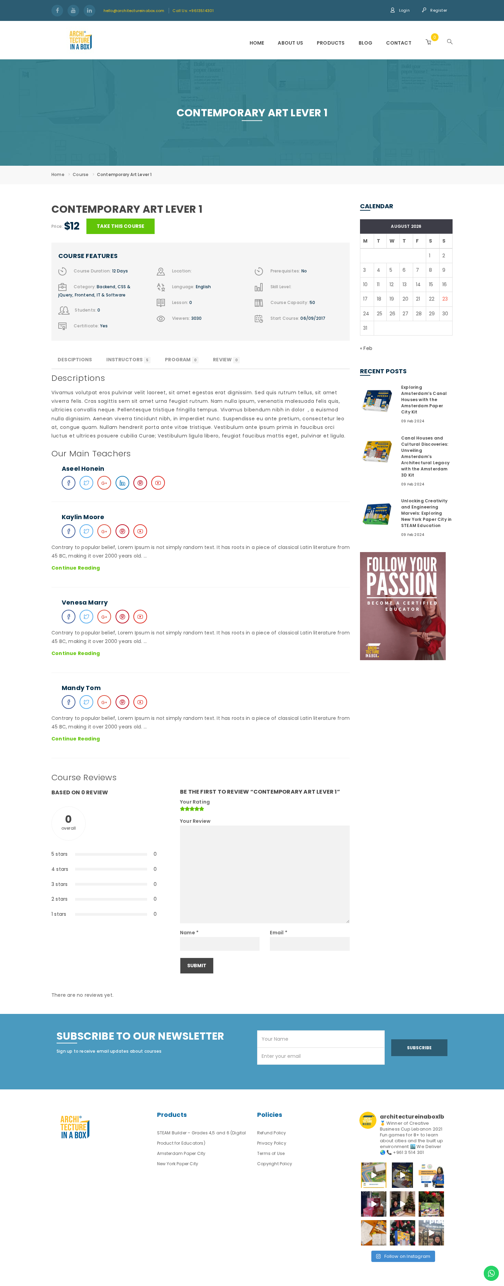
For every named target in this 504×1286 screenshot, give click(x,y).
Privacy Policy (271, 1143)
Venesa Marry (85, 602)
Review (225, 359)
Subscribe (419, 1048)
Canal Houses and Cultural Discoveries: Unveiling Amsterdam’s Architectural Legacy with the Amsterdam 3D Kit (425, 456)
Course (80, 174)
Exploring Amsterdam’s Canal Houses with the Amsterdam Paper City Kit (424, 399)
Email (278, 932)
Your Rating (195, 801)
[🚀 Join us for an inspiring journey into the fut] (431, 1175)
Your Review (195, 821)
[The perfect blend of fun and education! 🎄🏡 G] (431, 1204)
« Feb (366, 348)
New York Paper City (178, 1164)
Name (189, 932)
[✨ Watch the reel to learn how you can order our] (402, 1175)
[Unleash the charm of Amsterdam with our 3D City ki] (373, 1233)
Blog (366, 42)
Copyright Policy (274, 1164)
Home (257, 42)
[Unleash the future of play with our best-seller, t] (402, 1204)
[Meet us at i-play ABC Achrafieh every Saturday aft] (431, 1233)
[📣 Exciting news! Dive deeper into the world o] (373, 1175)
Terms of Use (271, 1153)
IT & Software (111, 295)
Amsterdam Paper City (181, 1153)
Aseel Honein (83, 468)
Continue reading (75, 568)
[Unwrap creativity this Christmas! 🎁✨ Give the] (402, 1233)
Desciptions (75, 359)
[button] (428, 42)
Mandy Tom (81, 687)
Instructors (127, 359)
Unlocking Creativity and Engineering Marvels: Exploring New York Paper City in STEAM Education (426, 513)
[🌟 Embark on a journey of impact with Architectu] (373, 1204)
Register (438, 10)
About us (290, 42)
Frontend (85, 295)
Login (404, 10)
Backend (106, 287)
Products (331, 42)
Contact (398, 42)
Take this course (120, 226)
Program (180, 359)
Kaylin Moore (83, 517)
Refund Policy (271, 1133)
